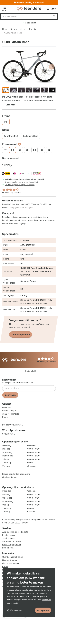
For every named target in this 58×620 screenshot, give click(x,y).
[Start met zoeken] (54, 16)
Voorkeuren (16, 610)
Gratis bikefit (30, 23)
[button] (5, 90)
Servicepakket (8, 538)
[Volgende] (51, 67)
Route (5, 417)
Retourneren (8, 547)
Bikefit (5, 566)
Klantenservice (8, 535)
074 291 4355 (16, 424)
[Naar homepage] (29, 9)
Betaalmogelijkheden (11, 544)
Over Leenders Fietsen (12, 557)
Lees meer (11, 104)
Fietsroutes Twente (10, 563)
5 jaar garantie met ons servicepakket (21, 182)
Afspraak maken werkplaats (15, 531)
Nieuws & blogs (9, 560)
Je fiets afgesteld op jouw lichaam (19, 185)
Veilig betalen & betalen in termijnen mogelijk (24, 179)
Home (5, 29)
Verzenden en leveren (12, 541)
